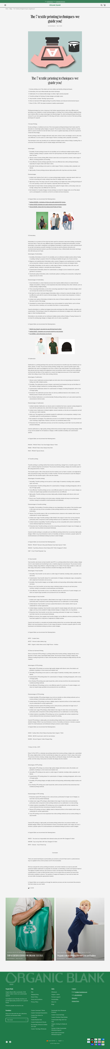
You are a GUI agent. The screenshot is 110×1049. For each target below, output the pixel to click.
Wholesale (54, 992)
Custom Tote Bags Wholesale (38, 1029)
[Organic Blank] (55, 5)
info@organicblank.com (60, 1)
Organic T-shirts (55, 994)
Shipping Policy (35, 994)
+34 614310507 (78, 995)
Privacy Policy (34, 1002)
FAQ (32, 992)
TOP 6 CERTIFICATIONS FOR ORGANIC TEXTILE (25, 955)
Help (32, 989)
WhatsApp (74, 998)
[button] (101, 5)
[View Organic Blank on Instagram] (7, 1042)
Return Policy (34, 997)
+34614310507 (50, 1)
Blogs (11, 8)
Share (32, 888)
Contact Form (75, 1001)
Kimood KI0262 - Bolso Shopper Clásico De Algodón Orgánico (46, 206)
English (60, 1040)
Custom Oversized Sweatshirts (39, 1013)
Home (7, 8)
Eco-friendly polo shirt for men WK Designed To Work (46, 329)
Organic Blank (56, 1043)
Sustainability (54, 999)
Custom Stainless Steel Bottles (59, 1017)
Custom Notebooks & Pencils (38, 1022)
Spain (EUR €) (52, 1040)
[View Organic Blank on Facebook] (10, 1042)
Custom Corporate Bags (57, 1014)
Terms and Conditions (36, 999)
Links (52, 989)
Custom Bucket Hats (36, 1019)
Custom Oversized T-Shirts (38, 1010)
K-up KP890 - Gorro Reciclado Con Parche (41, 333)
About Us (53, 1002)
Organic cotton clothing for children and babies (76, 955)
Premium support (55, 997)
